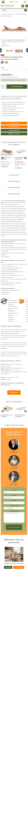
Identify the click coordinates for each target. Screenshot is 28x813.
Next (25, 158)
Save (3, 55)
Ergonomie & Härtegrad (14, 181)
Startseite (3, 14)
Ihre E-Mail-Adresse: (14, 506)
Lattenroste (10, 14)
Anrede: (14, 490)
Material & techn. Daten (14, 187)
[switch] (25, 2)
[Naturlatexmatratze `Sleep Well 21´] (21, 151)
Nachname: (14, 500)
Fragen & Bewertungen (14, 193)
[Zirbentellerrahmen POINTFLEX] (7, 151)
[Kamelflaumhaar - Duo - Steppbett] (7, 408)
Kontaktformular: (14, 511)
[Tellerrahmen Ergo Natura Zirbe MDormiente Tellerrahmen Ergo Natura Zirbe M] (9, 50)
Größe (2, 67)
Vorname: (14, 495)
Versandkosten (14, 77)
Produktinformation (14, 175)
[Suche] (25, 10)
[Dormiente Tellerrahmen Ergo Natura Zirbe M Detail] (18, 50)
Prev (2, 158)
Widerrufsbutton (14, 392)
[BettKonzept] (7, 6)
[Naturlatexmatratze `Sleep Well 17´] (21, 408)
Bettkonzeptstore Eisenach (14, 563)
